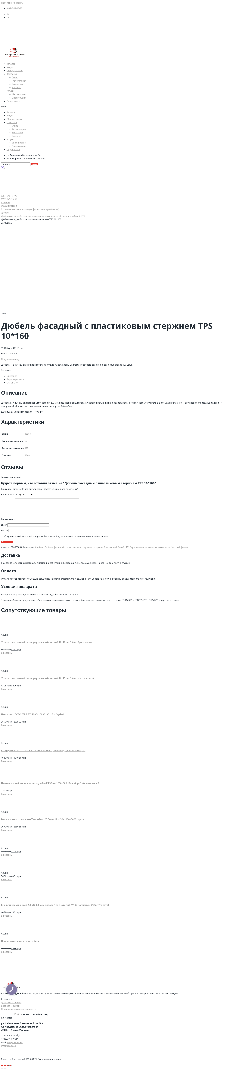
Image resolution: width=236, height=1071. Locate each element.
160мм (28, 434)
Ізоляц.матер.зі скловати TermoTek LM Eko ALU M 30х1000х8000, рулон (42, 819)
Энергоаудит (19, 97)
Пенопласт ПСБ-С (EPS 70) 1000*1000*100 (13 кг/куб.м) (32, 714)
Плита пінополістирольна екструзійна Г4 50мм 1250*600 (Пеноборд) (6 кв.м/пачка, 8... (51, 783)
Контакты (17, 84)
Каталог (11, 63)
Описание (12, 375)
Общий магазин (9, 205)
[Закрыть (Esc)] (2, 1065)
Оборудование (15, 70)
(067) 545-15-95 (15, 1042)
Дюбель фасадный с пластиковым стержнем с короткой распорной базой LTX (43, 216)
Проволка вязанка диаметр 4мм (20, 941)
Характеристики (15, 379)
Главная (5, 202)
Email (4, 530)
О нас (15, 77)
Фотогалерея (19, 80)
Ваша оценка (9, 494)
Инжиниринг (19, 94)
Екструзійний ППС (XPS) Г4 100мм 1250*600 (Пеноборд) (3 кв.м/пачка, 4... (43, 750)
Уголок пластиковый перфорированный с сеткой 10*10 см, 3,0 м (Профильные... (47, 642)
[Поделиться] (5, 1065)
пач (26, 441)
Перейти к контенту (12, 2)
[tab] (121, 376)
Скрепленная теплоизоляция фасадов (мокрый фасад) (30, 209)
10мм (27, 455)
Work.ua (18, 1014)
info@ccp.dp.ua (8, 1045)
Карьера (16, 87)
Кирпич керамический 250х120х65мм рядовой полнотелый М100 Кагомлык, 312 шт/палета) (55, 904)
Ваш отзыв (8, 519)
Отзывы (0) (12, 382)
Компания (12, 73)
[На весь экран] (8, 1065)
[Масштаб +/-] (10, 1065)
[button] (118, 106)
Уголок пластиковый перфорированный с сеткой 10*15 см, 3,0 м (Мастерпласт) (47, 678)
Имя (4, 524)
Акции (10, 67)
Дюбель (5, 212)
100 (26, 448)
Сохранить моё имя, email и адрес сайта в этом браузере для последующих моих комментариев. (56, 536)
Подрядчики (13, 101)
